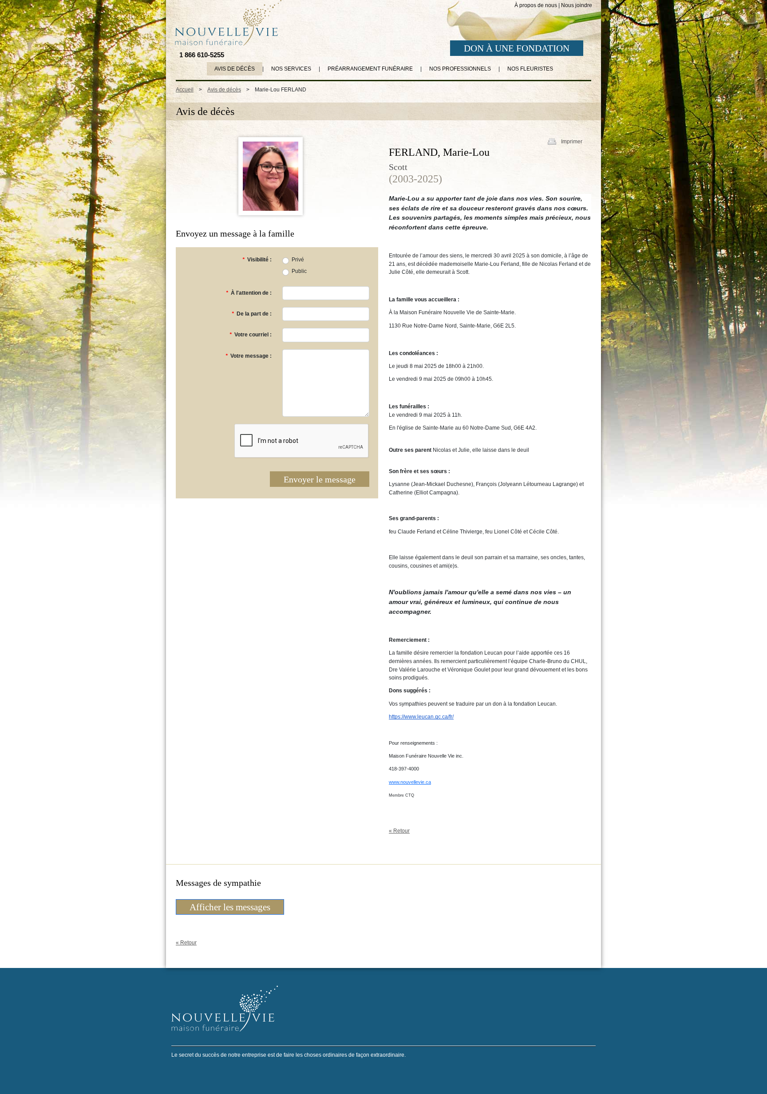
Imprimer (571, 141)
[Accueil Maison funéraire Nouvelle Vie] (226, 23)
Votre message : (248, 356)
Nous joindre (576, 5)
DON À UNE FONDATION (516, 48)
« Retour (399, 831)
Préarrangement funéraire (370, 69)
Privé (298, 259)
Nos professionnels (460, 69)
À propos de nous (535, 5)
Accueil (185, 90)
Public (299, 271)
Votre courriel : (250, 334)
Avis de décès (234, 69)
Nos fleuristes (530, 69)
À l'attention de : (249, 293)
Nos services (291, 69)
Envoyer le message (320, 479)
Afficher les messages (230, 907)
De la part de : (252, 313)
